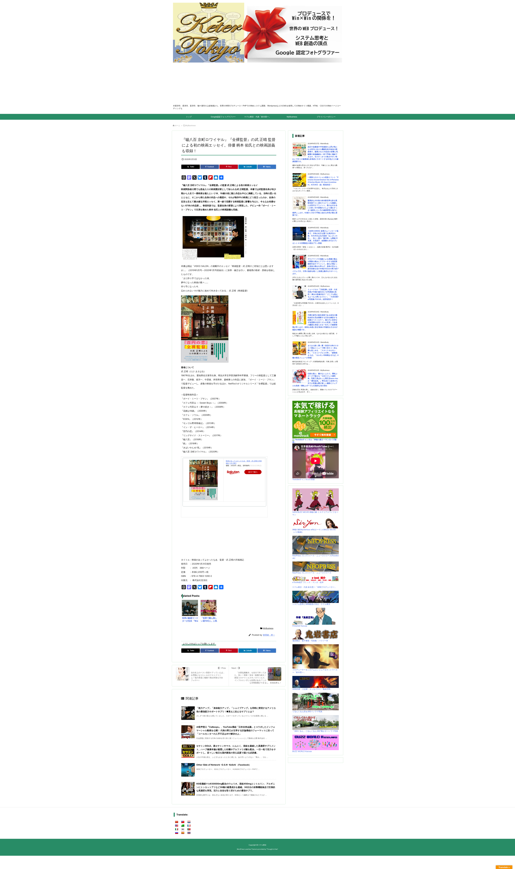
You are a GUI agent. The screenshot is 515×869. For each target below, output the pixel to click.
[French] (189, 825)
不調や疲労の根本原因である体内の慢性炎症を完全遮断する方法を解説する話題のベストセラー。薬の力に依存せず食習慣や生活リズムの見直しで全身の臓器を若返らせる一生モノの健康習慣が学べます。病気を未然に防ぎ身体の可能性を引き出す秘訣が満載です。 (315, 322)
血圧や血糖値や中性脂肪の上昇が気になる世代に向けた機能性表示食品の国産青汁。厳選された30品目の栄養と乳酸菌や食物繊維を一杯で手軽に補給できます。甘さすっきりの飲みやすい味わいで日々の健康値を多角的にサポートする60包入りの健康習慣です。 (315, 154)
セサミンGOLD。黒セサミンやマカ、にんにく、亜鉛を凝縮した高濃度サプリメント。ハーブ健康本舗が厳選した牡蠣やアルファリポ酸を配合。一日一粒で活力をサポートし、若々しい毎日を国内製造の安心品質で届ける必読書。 (236, 749)
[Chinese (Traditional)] (182, 822)
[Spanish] (182, 833)
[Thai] (189, 833)
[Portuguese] (189, 829)
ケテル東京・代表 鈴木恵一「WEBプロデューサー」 (314, 587)
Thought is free (272, 849)
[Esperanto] (182, 825)
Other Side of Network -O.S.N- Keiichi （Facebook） (223, 764)
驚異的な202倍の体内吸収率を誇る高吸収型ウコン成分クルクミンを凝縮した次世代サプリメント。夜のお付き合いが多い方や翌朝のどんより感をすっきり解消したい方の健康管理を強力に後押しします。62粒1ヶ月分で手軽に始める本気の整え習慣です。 (314, 207)
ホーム (177, 125)
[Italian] (176, 829)
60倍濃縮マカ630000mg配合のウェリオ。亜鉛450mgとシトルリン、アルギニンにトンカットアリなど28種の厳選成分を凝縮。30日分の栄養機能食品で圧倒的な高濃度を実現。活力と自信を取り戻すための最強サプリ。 (235, 787)
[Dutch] (189, 822)
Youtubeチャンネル (303, 439)
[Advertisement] (257, 84)
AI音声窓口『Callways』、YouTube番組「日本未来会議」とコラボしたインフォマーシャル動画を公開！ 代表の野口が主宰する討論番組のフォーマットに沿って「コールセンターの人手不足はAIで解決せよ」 (235, 730)
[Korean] (182, 829)
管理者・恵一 (269, 635)
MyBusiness (191, 125)
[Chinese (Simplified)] (176, 822)
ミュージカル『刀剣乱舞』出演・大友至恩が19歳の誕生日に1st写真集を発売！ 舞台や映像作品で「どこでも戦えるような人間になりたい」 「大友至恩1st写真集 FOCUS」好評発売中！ (323, 294)
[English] (176, 825)
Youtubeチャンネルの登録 (303, 479)
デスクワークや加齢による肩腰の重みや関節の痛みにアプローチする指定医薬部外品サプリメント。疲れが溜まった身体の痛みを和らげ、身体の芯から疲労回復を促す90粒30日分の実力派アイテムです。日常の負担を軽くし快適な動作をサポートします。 (315, 266)
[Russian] (176, 833)
